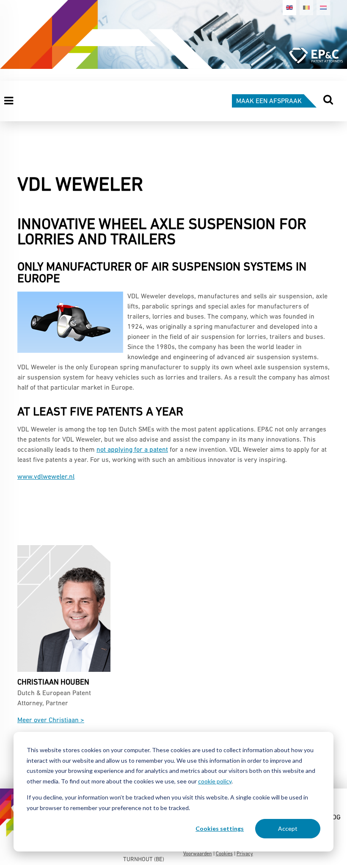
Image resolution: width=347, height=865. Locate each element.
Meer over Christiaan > (50, 720)
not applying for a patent (132, 450)
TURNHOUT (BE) (143, 860)
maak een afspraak (269, 101)
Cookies (224, 854)
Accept (287, 828)
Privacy (245, 854)
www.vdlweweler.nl (45, 477)
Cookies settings (220, 828)
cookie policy (214, 781)
